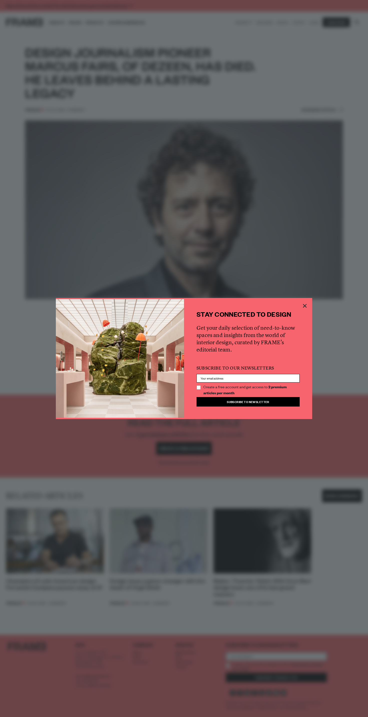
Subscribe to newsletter (248, 401)
